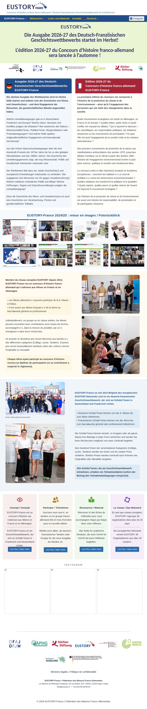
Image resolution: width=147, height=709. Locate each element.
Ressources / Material (91, 507)
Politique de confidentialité (83, 672)
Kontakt (76, 18)
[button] (20, 230)
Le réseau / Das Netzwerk (127, 507)
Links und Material (58, 18)
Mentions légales (59, 672)
